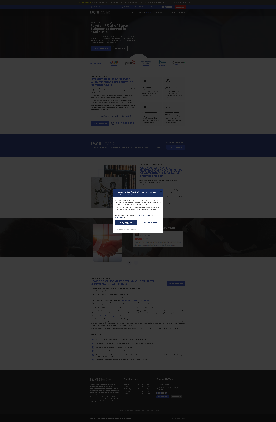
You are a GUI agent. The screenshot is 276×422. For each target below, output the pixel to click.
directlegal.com (119, 217)
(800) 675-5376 (144, 215)
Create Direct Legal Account (126, 222)
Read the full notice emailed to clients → (126, 229)
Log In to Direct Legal (150, 222)
